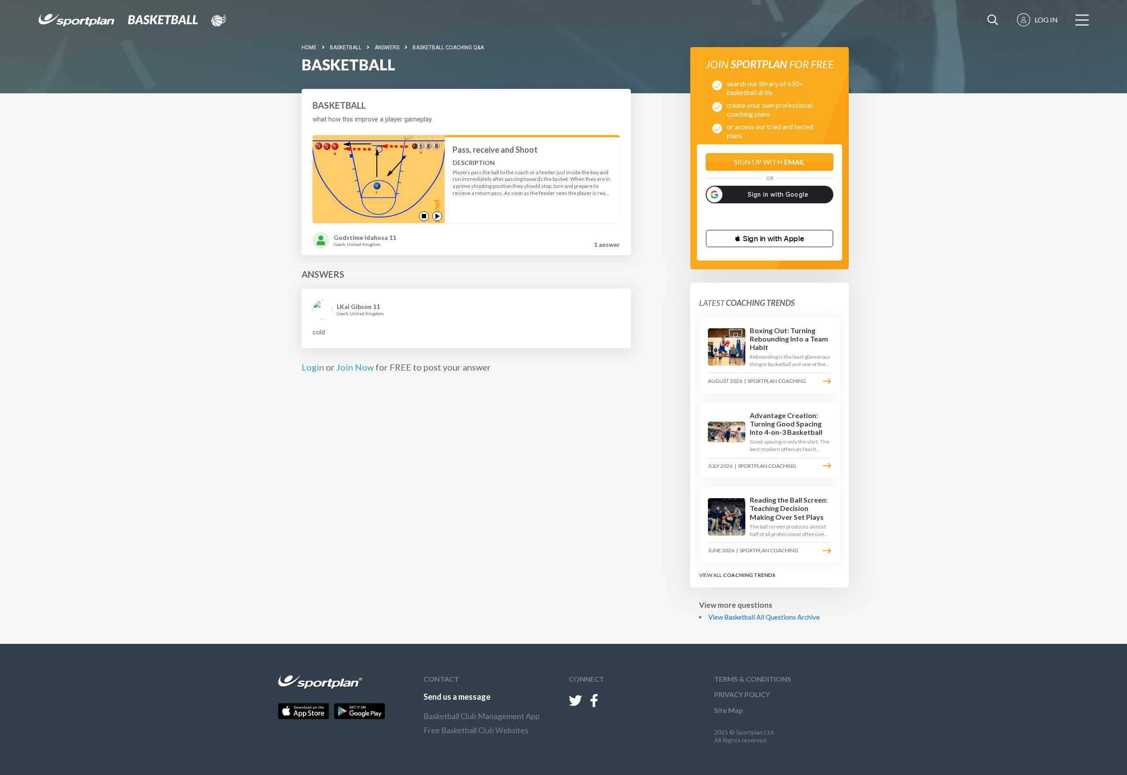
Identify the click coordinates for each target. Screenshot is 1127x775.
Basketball (345, 47)
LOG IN (1046, 19)
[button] (769, 238)
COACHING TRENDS (749, 575)
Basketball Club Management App (482, 716)
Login (313, 367)
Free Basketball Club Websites (476, 730)
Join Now (355, 367)
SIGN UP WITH (769, 162)
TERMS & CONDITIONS (752, 679)
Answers (387, 47)
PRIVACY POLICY (742, 694)
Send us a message (457, 697)
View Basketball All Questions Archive (764, 617)
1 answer (607, 244)
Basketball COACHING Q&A (448, 47)
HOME (309, 47)
